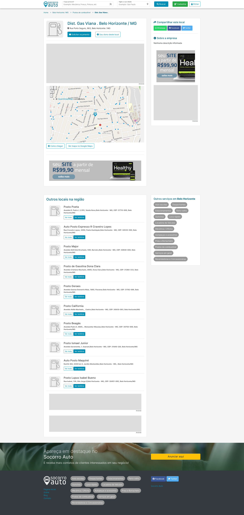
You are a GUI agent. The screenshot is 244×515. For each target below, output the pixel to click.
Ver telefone (79, 217)
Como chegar (56, 146)
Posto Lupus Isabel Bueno (80, 377)
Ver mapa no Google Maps (80, 146)
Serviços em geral (163, 253)
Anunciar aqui (176, 456)
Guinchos (159, 216)
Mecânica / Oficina (164, 229)
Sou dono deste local (109, 34)
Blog (46, 495)
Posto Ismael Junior (76, 343)
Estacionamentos (163, 210)
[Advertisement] (95, 63)
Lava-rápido (174, 216)
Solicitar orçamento (80, 34)
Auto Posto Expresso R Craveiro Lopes (87, 226)
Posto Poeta (71, 206)
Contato (47, 498)
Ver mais (68, 217)
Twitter (188, 28)
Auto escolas (161, 204)
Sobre (46, 492)
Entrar (196, 4)
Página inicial (50, 489)
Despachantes (179, 204)
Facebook (175, 28)
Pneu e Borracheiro (164, 241)
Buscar (162, 4)
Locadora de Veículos (165, 223)
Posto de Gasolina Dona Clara (82, 266)
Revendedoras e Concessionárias (170, 259)
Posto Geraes (72, 286)
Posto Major (71, 246)
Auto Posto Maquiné (76, 360)
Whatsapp (161, 28)
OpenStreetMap (65, 99)
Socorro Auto (157, 486)
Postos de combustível (165, 247)
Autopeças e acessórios (166, 235)
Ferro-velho (181, 210)
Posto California (73, 305)
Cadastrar (181, 4)
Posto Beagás (72, 323)
